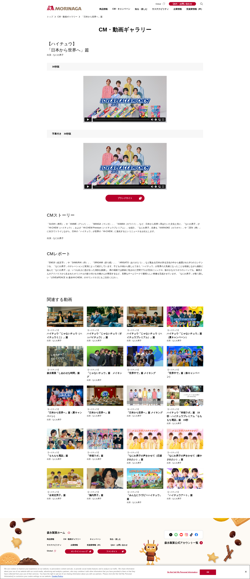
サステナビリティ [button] (160, 9)
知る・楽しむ (115, 539)
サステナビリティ (54, 545)
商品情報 (50, 539)
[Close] (246, 572)
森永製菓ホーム (56, 532)
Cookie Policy (57, 576)
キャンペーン (95, 539)
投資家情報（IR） (94, 545)
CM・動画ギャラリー (72, 539)
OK (208, 572)
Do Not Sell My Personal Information (182, 572)
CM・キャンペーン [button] (121, 9)
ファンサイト (111, 551)
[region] (125, 572)
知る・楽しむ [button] (141, 9)
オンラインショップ (79, 551)
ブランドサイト (125, 198)
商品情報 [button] (103, 9)
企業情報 (74, 545)
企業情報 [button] (177, 9)
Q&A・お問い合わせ (182, 4)
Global (158, 4)
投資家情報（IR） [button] (194, 9)
